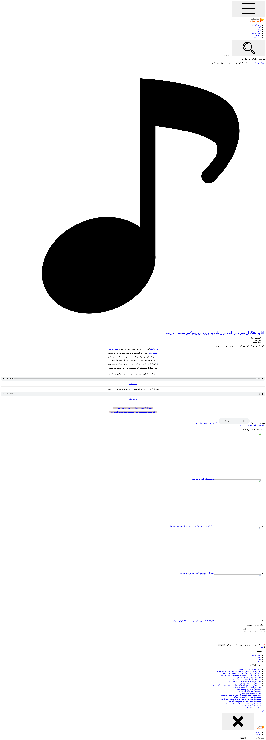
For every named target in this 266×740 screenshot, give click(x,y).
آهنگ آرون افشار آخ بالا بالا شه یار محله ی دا (246, 687)
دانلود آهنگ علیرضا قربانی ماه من (249, 691)
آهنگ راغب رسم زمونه (253, 707)
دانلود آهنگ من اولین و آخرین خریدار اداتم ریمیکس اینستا (242, 673)
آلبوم (259, 31)
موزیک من (261, 63)
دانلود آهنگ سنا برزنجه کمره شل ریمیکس (247, 697)
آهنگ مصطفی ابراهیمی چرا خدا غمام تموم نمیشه (244, 681)
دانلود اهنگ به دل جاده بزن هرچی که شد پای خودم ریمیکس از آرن (133, 412)
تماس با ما (257, 35)
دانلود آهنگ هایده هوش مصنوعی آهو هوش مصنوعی (243, 703)
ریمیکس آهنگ (153, 353)
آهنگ (259, 27)
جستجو (243, 738)
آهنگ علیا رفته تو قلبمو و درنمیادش (249, 677)
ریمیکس (258, 29)
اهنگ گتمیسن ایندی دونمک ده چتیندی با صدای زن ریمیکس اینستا (239, 671)
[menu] (248, 9)
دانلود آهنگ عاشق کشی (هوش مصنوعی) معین (245, 701)
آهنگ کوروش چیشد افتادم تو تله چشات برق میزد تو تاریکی (241, 695)
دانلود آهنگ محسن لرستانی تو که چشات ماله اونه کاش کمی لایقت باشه (236, 685)
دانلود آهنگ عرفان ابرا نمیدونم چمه (249, 689)
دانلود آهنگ (154, 349)
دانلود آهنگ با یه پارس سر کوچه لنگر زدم (247, 679)
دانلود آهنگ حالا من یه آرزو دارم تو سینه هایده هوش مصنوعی (240, 675)
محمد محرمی (113, 349)
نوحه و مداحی (256, 33)
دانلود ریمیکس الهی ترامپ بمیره (250, 669)
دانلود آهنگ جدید (255, 25)
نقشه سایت (257, 734)
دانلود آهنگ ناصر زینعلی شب (251, 705)
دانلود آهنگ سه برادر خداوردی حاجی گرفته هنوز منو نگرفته (241, 699)
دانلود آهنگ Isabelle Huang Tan (251, 683)
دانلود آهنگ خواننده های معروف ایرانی (252, 425)
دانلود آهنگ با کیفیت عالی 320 (206, 423)
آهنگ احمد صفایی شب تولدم (251, 693)
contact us (257, 37)
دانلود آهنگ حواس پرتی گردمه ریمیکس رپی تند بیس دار (133, 408)
